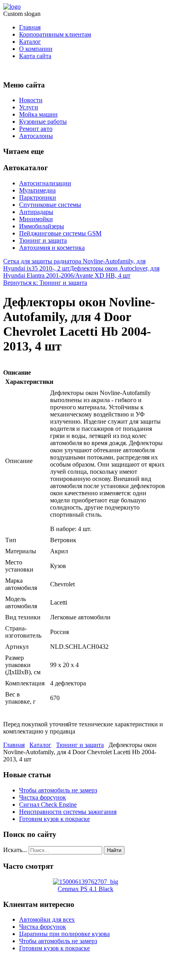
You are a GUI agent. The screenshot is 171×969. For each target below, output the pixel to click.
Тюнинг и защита (43, 240)
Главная (30, 27)
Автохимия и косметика (52, 247)
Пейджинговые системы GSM (60, 233)
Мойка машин (38, 114)
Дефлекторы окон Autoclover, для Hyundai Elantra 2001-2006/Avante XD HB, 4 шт (81, 272)
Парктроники (37, 197)
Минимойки (36, 219)
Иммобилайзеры (41, 226)
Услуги (28, 107)
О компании (35, 48)
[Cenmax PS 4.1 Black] (85, 881)
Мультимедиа (37, 190)
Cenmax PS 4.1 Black (85, 888)
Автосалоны (36, 135)
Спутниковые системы (50, 204)
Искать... (15, 849)
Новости (31, 100)
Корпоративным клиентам (55, 34)
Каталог (30, 41)
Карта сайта (35, 56)
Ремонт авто (35, 128)
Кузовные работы (43, 121)
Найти (114, 850)
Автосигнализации (45, 183)
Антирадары (36, 211)
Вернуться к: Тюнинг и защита (45, 282)
